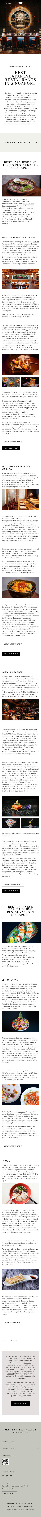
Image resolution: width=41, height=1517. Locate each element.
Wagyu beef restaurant (14, 1073)
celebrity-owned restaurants (18, 201)
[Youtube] (11, 1476)
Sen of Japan (33, 993)
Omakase (10, 635)
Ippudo (24, 1223)
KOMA (7, 683)
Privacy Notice (28, 1503)
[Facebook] (7, 1476)
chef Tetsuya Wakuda (20, 520)
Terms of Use (28, 1506)
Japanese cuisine (10, 1008)
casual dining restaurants (13, 951)
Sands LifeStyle (17, 1389)
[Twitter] (15, 1476)
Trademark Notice (13, 1503)
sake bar (14, 1137)
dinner (20, 1112)
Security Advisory (15, 1506)
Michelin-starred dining (16, 199)
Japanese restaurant (16, 518)
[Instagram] (3, 1476)
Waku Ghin (25, 480)
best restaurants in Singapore (21, 102)
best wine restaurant (10, 397)
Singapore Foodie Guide (20, 66)
